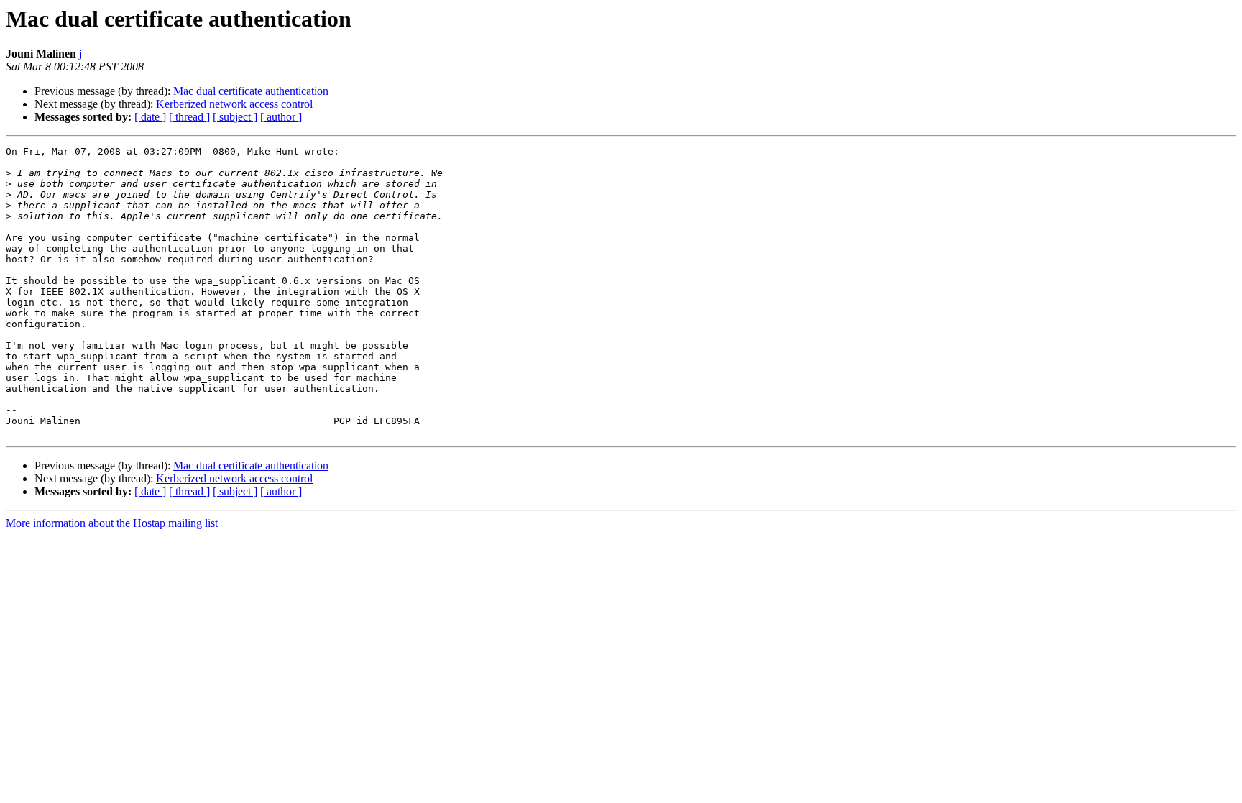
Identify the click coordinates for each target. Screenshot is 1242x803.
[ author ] (281, 117)
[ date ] (150, 117)
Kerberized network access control (234, 104)
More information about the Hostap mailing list (112, 523)
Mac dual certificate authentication (250, 91)
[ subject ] (235, 117)
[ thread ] (189, 117)
